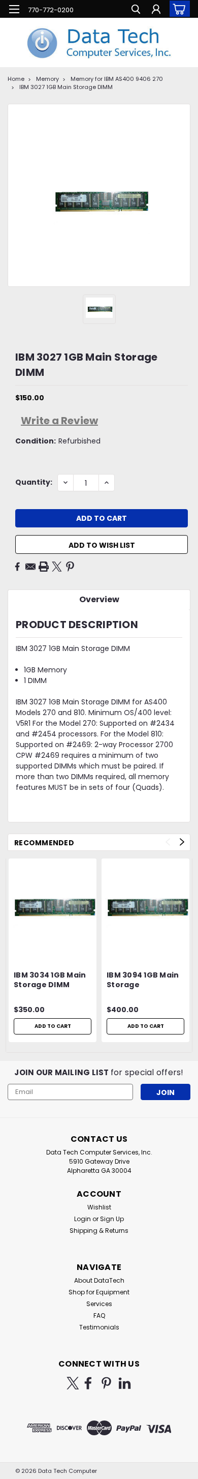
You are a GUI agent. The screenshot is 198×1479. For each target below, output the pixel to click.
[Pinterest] (70, 566)
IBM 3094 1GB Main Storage (143, 980)
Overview (99, 599)
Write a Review (59, 420)
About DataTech (99, 1280)
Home (16, 79)
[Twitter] (57, 566)
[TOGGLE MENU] (14, 9)
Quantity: (33, 482)
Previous (168, 842)
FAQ (99, 1315)
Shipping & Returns (99, 1230)
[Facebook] (17, 566)
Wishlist (99, 1207)
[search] (135, 10)
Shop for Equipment (99, 1292)
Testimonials (99, 1327)
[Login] (156, 10)
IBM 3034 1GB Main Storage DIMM (50, 980)
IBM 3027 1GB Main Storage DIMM (66, 87)
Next (182, 842)
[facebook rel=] (88, 1383)
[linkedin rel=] (124, 1383)
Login (82, 1219)
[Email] (30, 566)
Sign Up (112, 1219)
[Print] (44, 566)
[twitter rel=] (73, 1383)
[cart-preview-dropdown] (177, 9)
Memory (47, 79)
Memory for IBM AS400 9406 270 (117, 79)
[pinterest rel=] (106, 1383)
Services (99, 1303)
